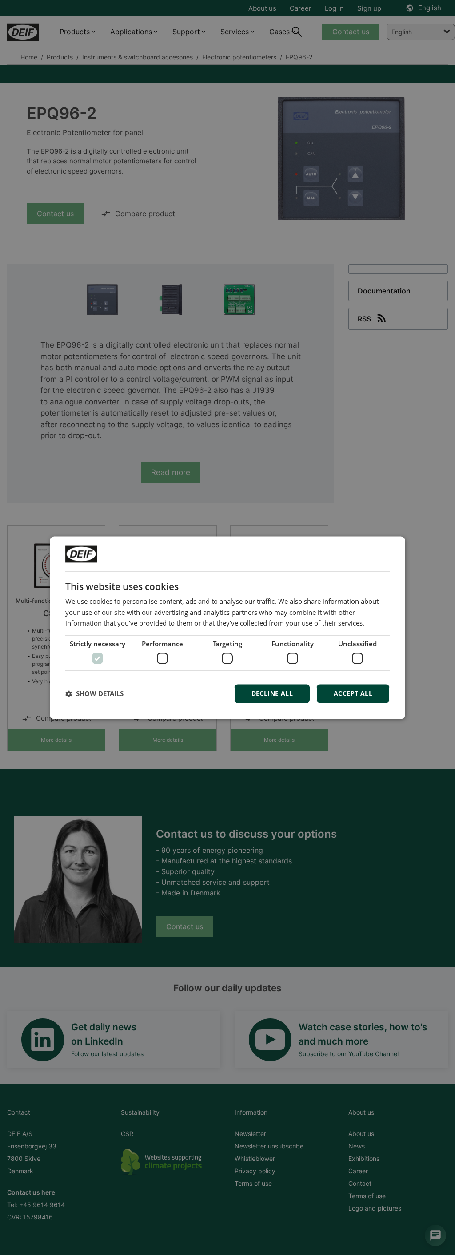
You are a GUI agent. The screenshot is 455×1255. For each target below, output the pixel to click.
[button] (94, 693)
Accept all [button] (353, 693)
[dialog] (227, 627)
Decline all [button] (272, 693)
